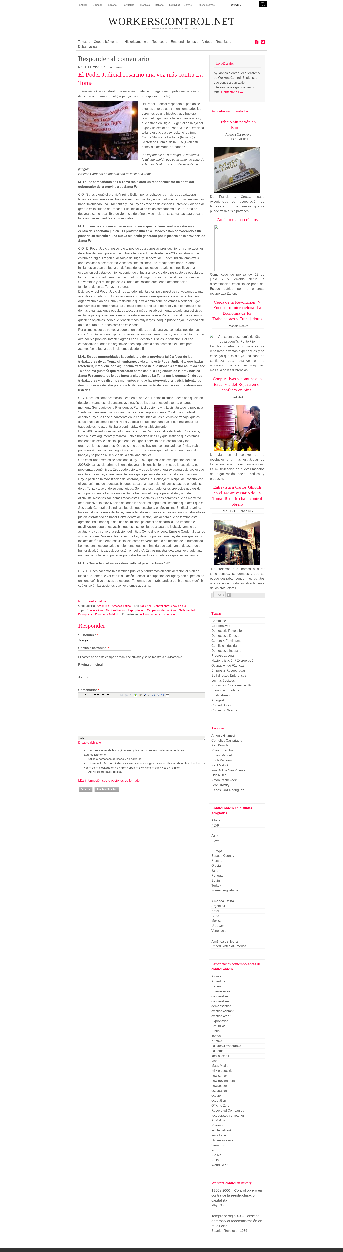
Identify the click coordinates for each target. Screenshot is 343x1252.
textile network (221, 1130)
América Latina (121, 605)
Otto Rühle (218, 775)
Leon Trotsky (220, 785)
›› (229, 595)
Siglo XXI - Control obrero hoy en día (163, 605)
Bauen (216, 986)
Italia (214, 870)
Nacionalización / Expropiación (125, 610)
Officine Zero (220, 1105)
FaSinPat (218, 1026)
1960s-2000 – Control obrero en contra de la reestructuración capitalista (236, 1195)
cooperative (219, 996)
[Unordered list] (112, 695)
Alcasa (216, 976)
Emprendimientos (183, 41)
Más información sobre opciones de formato (109, 780)
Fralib (215, 1031)
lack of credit (220, 1056)
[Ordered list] (117, 695)
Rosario (217, 1125)
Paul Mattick (220, 765)
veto (214, 1150)
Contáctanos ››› (232, 92)
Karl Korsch (219, 745)
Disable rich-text (89, 742)
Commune (218, 621)
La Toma (217, 1051)
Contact (188, 5)
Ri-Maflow (218, 1120)
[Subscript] (149, 695)
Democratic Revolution (227, 630)
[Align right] (108, 695)
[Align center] (103, 695)
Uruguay (217, 925)
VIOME (216, 1160)
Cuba (215, 915)
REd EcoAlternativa (92, 601)
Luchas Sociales (223, 680)
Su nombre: (88, 635)
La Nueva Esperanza (226, 1046)
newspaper (219, 1085)
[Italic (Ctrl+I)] (85, 695)
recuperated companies (228, 1115)
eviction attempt (150, 614)
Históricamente (135, 41)
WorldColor (219, 1165)
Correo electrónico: (93, 648)
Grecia (216, 865)
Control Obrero (221, 705)
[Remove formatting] (158, 695)
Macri (215, 1061)
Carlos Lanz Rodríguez (227, 790)
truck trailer (219, 1135)
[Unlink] (126, 695)
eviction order (220, 1016)
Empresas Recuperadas (228, 670)
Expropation (219, 1021)
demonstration (221, 1006)
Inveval (216, 1036)
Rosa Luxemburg (223, 750)
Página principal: (91, 664)
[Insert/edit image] (135, 695)
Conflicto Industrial (224, 645)
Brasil (215, 911)
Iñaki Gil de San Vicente (228, 770)
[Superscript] (144, 695)
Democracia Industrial (226, 650)
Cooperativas (95, 610)
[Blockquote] (153, 695)
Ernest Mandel (221, 755)
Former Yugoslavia (224, 890)
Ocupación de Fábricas (161, 610)
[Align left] (99, 695)
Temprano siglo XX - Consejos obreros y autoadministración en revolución (236, 1221)
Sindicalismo (220, 695)
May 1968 (218, 1205)
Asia (214, 835)
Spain (215, 880)
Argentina (103, 605)
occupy (216, 1095)
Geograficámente (106, 41)
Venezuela (218, 930)
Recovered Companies (227, 1110)
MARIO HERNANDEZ (91, 67)
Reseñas (222, 41)
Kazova (216, 1041)
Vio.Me (216, 1155)
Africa (215, 820)
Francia (216, 860)
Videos (207, 41)
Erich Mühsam (221, 760)
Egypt (215, 825)
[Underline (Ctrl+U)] (90, 695)
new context (219, 1075)
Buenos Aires (220, 991)
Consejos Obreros (224, 710)
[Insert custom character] (163, 695)
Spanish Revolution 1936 (229, 1230)
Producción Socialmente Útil (231, 685)
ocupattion (218, 1100)
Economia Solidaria (107, 614)
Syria (215, 840)
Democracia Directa (225, 635)
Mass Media (219, 1065)
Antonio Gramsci (223, 735)
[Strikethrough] (94, 695)
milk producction (222, 1070)
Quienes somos (206, 5)
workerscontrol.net (171, 21)
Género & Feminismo (226, 640)
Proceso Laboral (223, 655)
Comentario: (88, 690)
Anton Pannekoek (224, 780)
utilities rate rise (222, 1140)
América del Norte (224, 941)
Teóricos (158, 41)
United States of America (228, 946)
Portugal (217, 875)
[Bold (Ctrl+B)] (80, 695)
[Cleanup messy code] (140, 695)
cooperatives (220, 1001)
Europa (217, 851)
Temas (82, 41)
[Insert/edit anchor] (131, 695)
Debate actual (88, 46)
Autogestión (219, 700)
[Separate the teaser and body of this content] (167, 695)
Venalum (217, 1145)
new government (223, 1080)
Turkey (216, 885)
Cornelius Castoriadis (226, 740)
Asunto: (84, 677)
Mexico (216, 920)
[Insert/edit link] (121, 695)
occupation (169, 614)
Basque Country (222, 855)
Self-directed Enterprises (228, 675)
